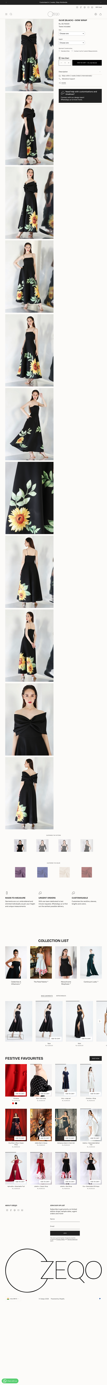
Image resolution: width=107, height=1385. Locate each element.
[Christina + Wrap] (91, 1080)
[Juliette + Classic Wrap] (41, 1168)
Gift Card (99, 7)
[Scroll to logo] (20, 845)
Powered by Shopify (57, 1299)
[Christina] (16, 1080)
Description (63, 72)
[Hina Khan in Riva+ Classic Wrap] (16, 1125)
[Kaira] (79, 1021)
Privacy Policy (60, 1239)
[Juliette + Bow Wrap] (66, 1168)
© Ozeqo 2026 (44, 1299)
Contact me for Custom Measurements (85, 51)
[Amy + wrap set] (66, 1080)
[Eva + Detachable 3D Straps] (91, 1168)
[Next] (101, 2)
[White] (19, 1103)
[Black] (16, 1103)
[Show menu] (6, 14)
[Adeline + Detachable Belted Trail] (91, 1125)
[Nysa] (49, 1021)
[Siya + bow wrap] (41, 1080)
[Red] (13, 1103)
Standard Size (65, 51)
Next (100, 1021)
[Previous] (6, 2)
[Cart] (100, 14)
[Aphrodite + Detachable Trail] (16, 1168)
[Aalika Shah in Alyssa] (41, 1125)
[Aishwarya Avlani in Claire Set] (66, 1125)
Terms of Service (72, 1239)
